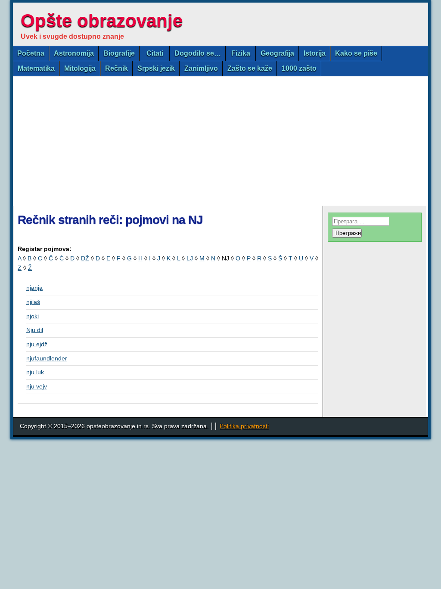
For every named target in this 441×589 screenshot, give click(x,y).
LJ (189, 258)
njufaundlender (46, 358)
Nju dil (34, 329)
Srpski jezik (156, 68)
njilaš (33, 301)
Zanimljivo (201, 68)
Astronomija (74, 53)
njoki (32, 316)
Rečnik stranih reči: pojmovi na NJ (110, 219)
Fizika (240, 53)
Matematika (36, 68)
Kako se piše (356, 53)
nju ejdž (36, 344)
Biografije (119, 53)
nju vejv (36, 386)
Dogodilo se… (197, 53)
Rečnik (116, 68)
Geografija (277, 53)
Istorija (315, 53)
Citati (154, 53)
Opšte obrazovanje (102, 20)
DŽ (85, 258)
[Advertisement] (220, 141)
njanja (34, 287)
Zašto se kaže (249, 68)
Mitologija (80, 68)
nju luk (35, 372)
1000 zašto (299, 68)
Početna (30, 53)
